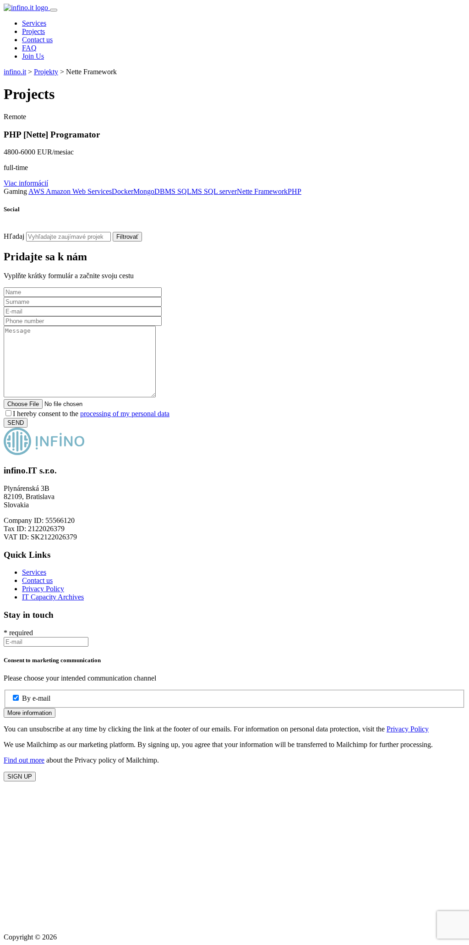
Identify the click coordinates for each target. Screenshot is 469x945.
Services (34, 23)
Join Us (33, 56)
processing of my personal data (124, 414)
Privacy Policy (43, 589)
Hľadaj (14, 236)
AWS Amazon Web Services (70, 191)
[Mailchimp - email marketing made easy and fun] (233, 921)
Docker (122, 191)
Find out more (24, 760)
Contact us (37, 40)
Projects (33, 31)
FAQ (29, 48)
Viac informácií (26, 183)
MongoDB (149, 191)
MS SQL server (214, 191)
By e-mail (36, 698)
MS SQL (178, 191)
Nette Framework (262, 191)
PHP (294, 191)
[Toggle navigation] (53, 10)
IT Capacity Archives (53, 597)
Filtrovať (127, 236)
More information (29, 712)
